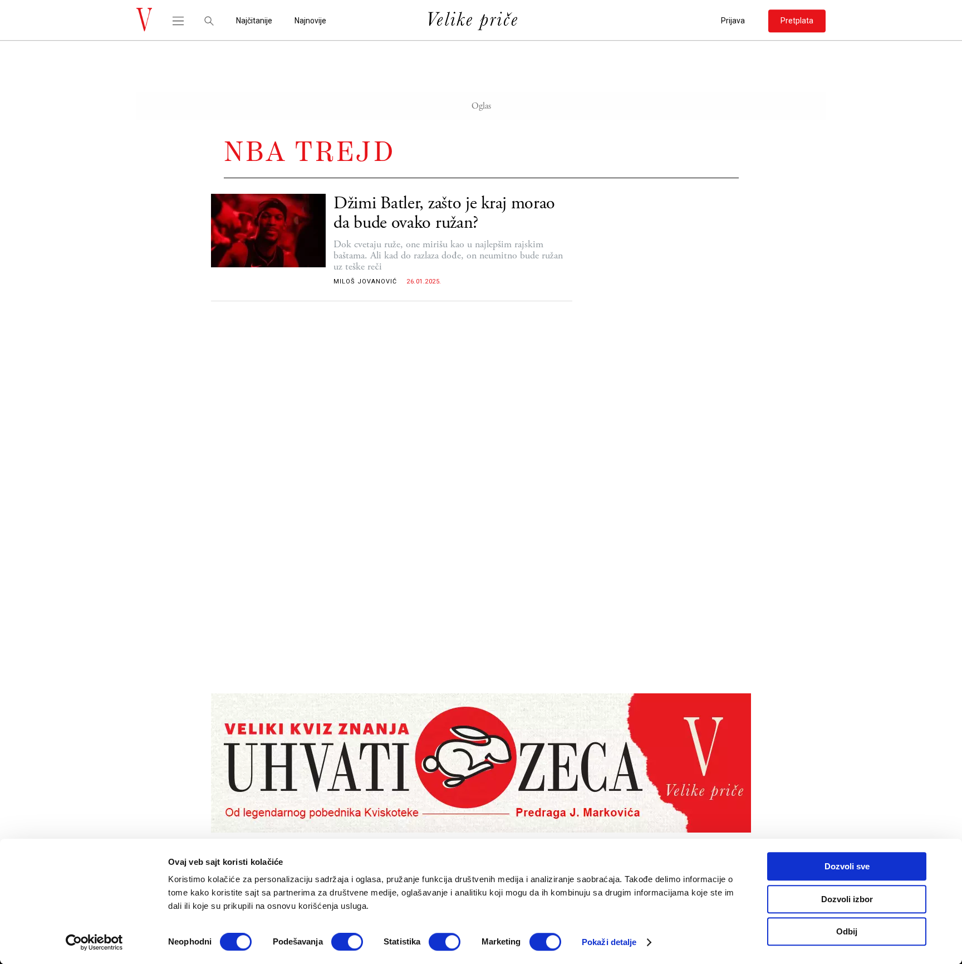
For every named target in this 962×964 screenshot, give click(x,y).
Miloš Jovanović (365, 281)
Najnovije (310, 21)
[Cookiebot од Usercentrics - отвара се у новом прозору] (94, 942)
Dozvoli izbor (847, 899)
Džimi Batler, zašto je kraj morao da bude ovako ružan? (444, 213)
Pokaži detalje (609, 942)
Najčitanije (254, 21)
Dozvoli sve (847, 866)
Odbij (846, 931)
